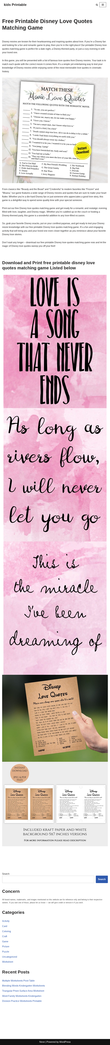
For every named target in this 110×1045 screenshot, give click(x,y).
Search (5, 874)
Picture (5, 946)
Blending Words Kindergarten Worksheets (23, 985)
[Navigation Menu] (102, 4)
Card (4, 926)
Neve (42, 1042)
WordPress (65, 1042)
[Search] (97, 5)
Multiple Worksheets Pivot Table (18, 980)
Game (5, 941)
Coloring (6, 931)
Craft (4, 936)
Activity (5, 921)
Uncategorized (9, 957)
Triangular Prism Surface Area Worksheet (23, 991)
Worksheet (7, 962)
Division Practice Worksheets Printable (22, 1001)
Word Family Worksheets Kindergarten (21, 996)
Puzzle (5, 951)
